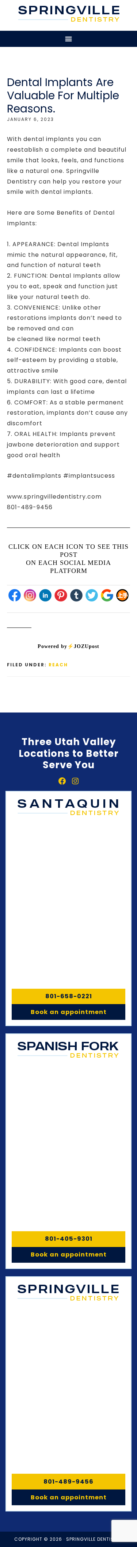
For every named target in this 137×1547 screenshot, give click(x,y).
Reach (58, 665)
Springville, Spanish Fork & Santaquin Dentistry (69, 13)
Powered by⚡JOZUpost (68, 646)
